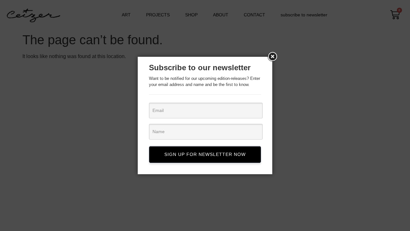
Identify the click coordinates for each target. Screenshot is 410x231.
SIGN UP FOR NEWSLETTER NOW (205, 154)
